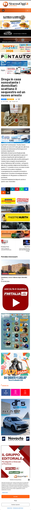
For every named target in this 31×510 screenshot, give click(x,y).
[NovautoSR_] (15, 420)
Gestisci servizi (5, 492)
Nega (15, 500)
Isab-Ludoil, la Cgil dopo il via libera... (11, 281)
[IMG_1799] (15, 201)
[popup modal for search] (27, 10)
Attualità (5, 277)
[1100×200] (15, 40)
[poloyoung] (15, 208)
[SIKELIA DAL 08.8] (15, 70)
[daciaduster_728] (15, 131)
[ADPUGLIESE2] (15, 234)
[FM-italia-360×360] (15, 297)
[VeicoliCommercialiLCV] (15, 33)
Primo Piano (10, 99)
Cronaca (4, 99)
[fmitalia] (15, 63)
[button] (29, 479)
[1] (15, 467)
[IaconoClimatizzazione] (15, 139)
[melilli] (15, 331)
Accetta (15, 496)
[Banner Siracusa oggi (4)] (15, 56)
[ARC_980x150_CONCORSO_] (15, 17)
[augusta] (15, 48)
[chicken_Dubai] (15, 24)
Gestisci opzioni (15, 504)
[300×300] (15, 367)
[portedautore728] (15, 217)
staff (19, 99)
